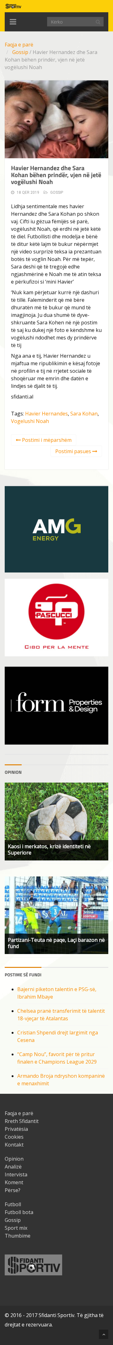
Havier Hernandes (46, 413)
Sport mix (16, 1227)
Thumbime (17, 1235)
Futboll (13, 1204)
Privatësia (16, 1128)
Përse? (12, 1190)
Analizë (13, 1166)
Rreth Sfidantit (22, 1121)
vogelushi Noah (30, 421)
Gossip (20, 52)
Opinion (14, 1158)
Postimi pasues (73, 451)
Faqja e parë (19, 44)
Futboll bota (19, 1212)
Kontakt (14, 1144)
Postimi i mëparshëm (46, 440)
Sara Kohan (84, 413)
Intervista (16, 1174)
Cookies (14, 1136)
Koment (14, 1182)
